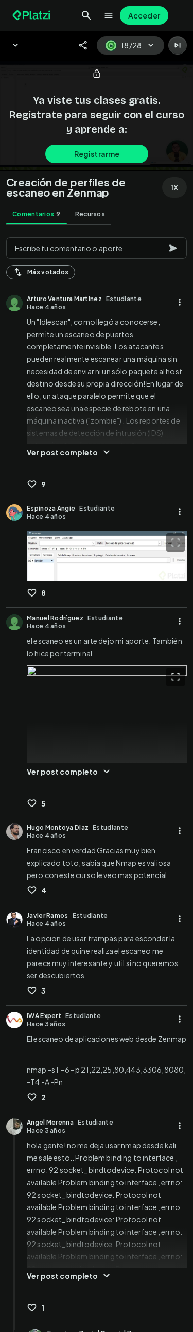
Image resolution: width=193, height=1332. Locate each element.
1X (174, 187)
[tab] (36, 214)
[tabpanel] (96, 781)
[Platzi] (32, 15)
